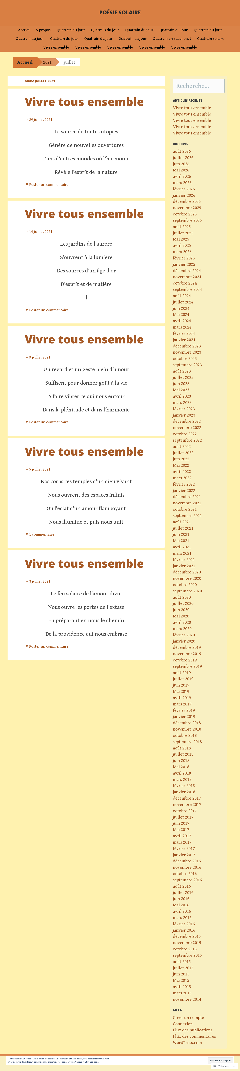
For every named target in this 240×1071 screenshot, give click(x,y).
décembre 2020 (187, 572)
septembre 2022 (187, 440)
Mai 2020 (181, 616)
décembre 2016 (187, 861)
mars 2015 (182, 993)
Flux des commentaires (194, 1036)
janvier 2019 (184, 716)
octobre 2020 (185, 584)
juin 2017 (181, 823)
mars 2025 (182, 251)
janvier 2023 (184, 415)
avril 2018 (182, 773)
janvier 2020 (184, 641)
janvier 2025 (184, 264)
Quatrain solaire (210, 38)
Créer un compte (188, 1017)
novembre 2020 (187, 578)
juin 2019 (181, 685)
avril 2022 (182, 471)
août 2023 (182, 371)
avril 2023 (182, 396)
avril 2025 (182, 245)
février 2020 (184, 635)
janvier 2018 (184, 792)
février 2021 (184, 559)
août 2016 (182, 886)
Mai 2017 (181, 829)
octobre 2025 (185, 214)
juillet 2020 (183, 603)
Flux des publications (192, 1030)
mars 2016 (182, 917)
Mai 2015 (181, 980)
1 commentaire (41, 534)
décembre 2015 (187, 936)
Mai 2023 (181, 390)
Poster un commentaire (49, 184)
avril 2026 (182, 176)
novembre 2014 (187, 999)
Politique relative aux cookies (87, 1062)
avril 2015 (182, 986)
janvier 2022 (184, 490)
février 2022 (184, 484)
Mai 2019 (181, 691)
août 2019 (182, 672)
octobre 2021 (185, 509)
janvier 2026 (184, 195)
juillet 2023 (183, 377)
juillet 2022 (183, 452)
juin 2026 (181, 164)
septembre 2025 (187, 220)
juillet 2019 (183, 678)
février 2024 (184, 333)
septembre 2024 (187, 289)
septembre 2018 (187, 741)
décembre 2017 (187, 798)
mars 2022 (182, 478)
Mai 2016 (181, 905)
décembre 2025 (187, 201)
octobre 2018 (185, 735)
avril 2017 (182, 836)
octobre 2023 (185, 358)
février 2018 (184, 785)
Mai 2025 (181, 239)
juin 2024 (181, 308)
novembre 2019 (187, 653)
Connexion (183, 1023)
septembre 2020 (187, 591)
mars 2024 (182, 327)
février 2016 (184, 924)
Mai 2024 (181, 314)
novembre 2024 (187, 276)
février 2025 (184, 258)
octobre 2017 (185, 810)
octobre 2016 (185, 873)
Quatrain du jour (71, 30)
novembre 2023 (187, 352)
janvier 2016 (184, 930)
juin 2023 (181, 383)
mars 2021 (182, 553)
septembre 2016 (187, 880)
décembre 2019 (187, 647)
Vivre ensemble (56, 47)
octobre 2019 (185, 660)
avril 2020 (182, 622)
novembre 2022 (187, 427)
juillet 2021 (183, 528)
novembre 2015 (187, 942)
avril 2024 (182, 320)
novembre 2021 (187, 503)
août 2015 (182, 961)
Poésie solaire (120, 12)
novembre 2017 (187, 804)
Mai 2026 (181, 170)
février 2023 (184, 408)
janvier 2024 (184, 339)
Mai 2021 (181, 540)
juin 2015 (181, 974)
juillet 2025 (183, 233)
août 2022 (182, 446)
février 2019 (184, 710)
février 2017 (184, 848)
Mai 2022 (181, 465)
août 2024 (182, 295)
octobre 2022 (185, 434)
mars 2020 (182, 628)
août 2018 (182, 748)
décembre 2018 (187, 722)
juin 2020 (181, 609)
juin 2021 (181, 534)
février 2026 (184, 189)
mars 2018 (182, 779)
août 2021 (182, 522)
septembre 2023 (187, 364)
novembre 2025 (187, 207)
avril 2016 (182, 911)
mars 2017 (182, 842)
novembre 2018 (187, 729)
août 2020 (182, 597)
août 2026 (182, 151)
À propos (43, 30)
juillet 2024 (183, 302)
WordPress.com (187, 1042)
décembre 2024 (187, 270)
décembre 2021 (187, 496)
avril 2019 (182, 697)
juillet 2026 (183, 157)
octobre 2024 (185, 283)
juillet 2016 (183, 892)
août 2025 (182, 226)
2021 (47, 62)
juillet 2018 (183, 754)
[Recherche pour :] (199, 86)
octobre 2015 (185, 949)
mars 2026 (182, 182)
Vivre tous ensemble (84, 101)
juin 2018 (181, 760)
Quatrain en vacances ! (172, 38)
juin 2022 (181, 459)
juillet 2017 (183, 817)
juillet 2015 (183, 968)
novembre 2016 (187, 867)
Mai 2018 (181, 766)
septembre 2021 (187, 515)
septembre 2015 (187, 955)
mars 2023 (182, 402)
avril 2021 (182, 547)
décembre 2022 (187, 421)
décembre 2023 (187, 346)
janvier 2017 (184, 854)
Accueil (24, 30)
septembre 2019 (187, 666)
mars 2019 (182, 704)
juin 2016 (181, 898)
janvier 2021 (184, 566)
